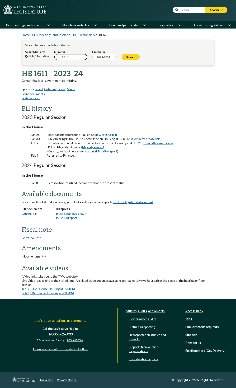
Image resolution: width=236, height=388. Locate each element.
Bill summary (86, 35)
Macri (71, 89)
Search (214, 9)
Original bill (29, 214)
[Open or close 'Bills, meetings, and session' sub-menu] (48, 25)
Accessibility (194, 311)
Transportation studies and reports (147, 337)
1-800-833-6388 (75, 340)
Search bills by (35, 52)
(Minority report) (106, 151)
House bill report (65, 218)
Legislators (165, 25)
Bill (30, 56)
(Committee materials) (146, 139)
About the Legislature (208, 25)
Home (26, 35)
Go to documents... (34, 94)
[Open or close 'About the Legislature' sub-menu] (229, 25)
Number (59, 52)
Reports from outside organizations (143, 349)
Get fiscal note (31, 238)
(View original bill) (105, 135)
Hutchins (50, 89)
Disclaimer (46, 380)
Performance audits (142, 319)
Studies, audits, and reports (145, 311)
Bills (73, 35)
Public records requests (202, 327)
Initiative (42, 56)
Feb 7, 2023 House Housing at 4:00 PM (48, 293)
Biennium (98, 52)
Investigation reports (143, 359)
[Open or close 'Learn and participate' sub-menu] (144, 25)
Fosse (61, 89)
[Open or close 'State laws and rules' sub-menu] (95, 25)
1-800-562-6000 (60, 334)
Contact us (193, 343)
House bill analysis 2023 (70, 214)
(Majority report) (92, 147)
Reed (39, 89)
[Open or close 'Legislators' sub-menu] (179, 25)
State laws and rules (75, 25)
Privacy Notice (67, 380)
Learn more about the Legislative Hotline (60, 349)
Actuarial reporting (142, 327)
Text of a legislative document (133, 202)
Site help (191, 335)
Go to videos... (31, 98)
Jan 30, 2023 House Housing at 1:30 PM (48, 289)
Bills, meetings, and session (24, 25)
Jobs (188, 319)
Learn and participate (123, 25)
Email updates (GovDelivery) (205, 351)
